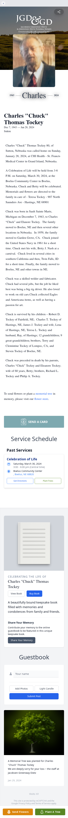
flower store (41, 399)
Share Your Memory (22, 640)
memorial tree (43, 393)
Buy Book (34, 593)
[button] (34, 732)
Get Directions (20, 480)
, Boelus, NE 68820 (23, 474)
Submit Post (34, 696)
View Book (16, 593)
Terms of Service (43, 803)
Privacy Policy (24, 803)
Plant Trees (48, 480)
